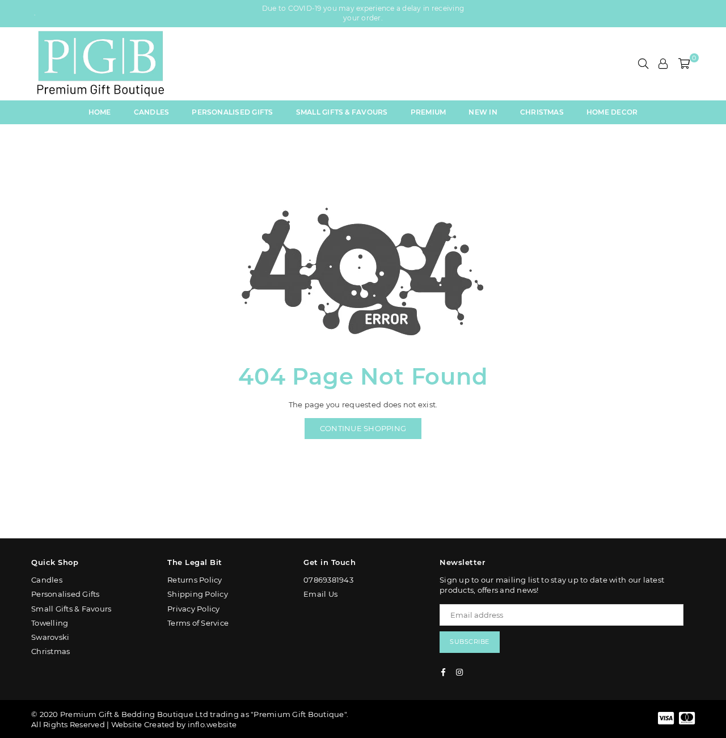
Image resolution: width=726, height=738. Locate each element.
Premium (428, 112)
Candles (152, 112)
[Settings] (663, 63)
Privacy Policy (193, 608)
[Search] (643, 63)
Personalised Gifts (232, 112)
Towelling (49, 622)
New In (482, 112)
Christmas (542, 112)
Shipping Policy (197, 593)
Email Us (320, 593)
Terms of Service (198, 622)
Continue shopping (363, 428)
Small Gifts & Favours (342, 112)
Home (99, 112)
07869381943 (328, 579)
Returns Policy (194, 579)
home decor (612, 112)
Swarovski (50, 637)
